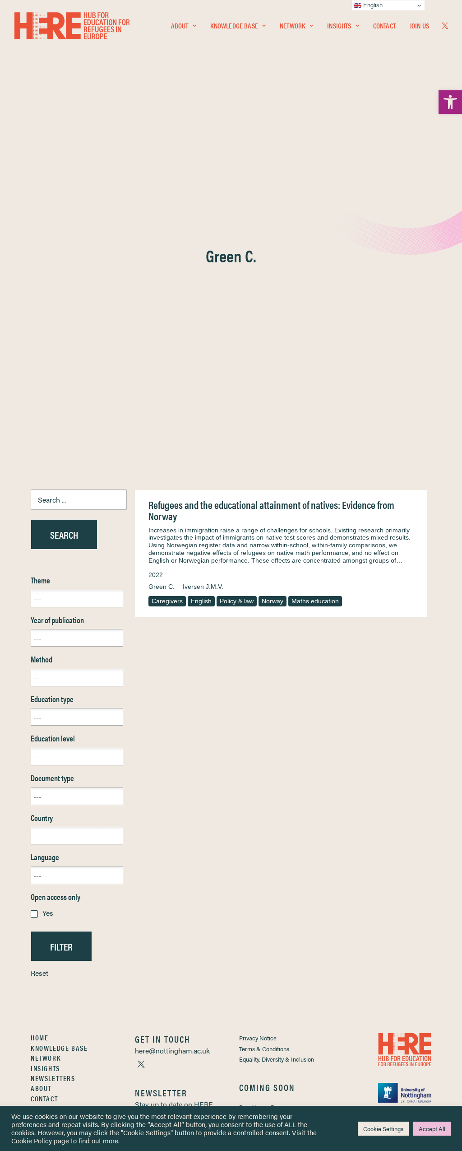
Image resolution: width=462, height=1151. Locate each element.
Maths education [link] (315, 601)
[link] (450, 102)
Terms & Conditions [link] (264, 1048)
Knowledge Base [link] (234, 25)
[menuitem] (184, 25)
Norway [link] (272, 601)
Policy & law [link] (237, 601)
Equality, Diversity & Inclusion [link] (276, 1059)
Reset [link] (39, 973)
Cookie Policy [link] (31, 1140)
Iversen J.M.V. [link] (203, 586)
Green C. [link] (161, 586)
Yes (47, 913)
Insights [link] (339, 25)
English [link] (201, 601)
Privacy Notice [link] (258, 1038)
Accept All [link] (432, 1128)
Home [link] (39, 1037)
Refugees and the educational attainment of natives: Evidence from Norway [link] (271, 510)
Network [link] (292, 25)
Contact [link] (384, 25)
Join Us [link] (419, 25)
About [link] (180, 25)
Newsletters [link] (53, 1078)
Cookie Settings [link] (383, 1128)
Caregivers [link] (167, 601)
